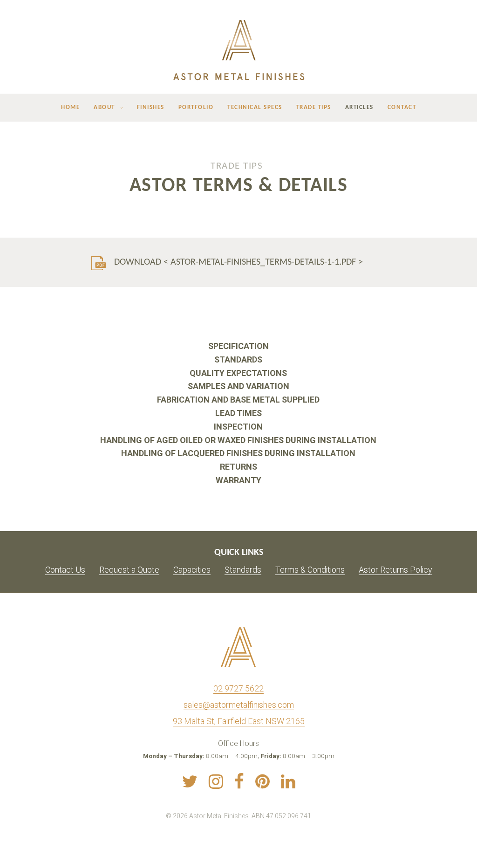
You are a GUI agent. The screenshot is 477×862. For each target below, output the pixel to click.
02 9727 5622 (238, 688)
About (104, 107)
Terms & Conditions (310, 570)
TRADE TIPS (237, 165)
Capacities (192, 570)
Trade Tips (313, 107)
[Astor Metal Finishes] (238, 50)
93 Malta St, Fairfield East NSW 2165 (239, 721)
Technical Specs (254, 107)
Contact (402, 107)
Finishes (150, 107)
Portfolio (196, 107)
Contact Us (65, 570)
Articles (359, 107)
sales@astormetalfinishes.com (239, 705)
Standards (243, 570)
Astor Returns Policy (395, 570)
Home (70, 107)
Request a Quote (129, 570)
